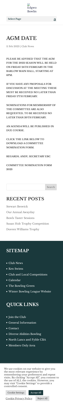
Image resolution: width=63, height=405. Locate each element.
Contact (14, 328)
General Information (22, 322)
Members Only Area (22, 345)
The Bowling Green (22, 285)
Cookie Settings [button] (16, 392)
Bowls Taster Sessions (20, 218)
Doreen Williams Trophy (22, 229)
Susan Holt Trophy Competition (27, 223)
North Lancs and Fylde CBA (27, 339)
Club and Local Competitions (28, 274)
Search (51, 187)
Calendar (15, 280)
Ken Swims (16, 268)
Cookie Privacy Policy (19, 398)
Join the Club (17, 317)
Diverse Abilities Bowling (25, 334)
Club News (27, 46)
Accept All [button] (36, 392)
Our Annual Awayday (20, 212)
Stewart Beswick (17, 206)
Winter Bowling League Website (30, 291)
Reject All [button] (42, 398)
